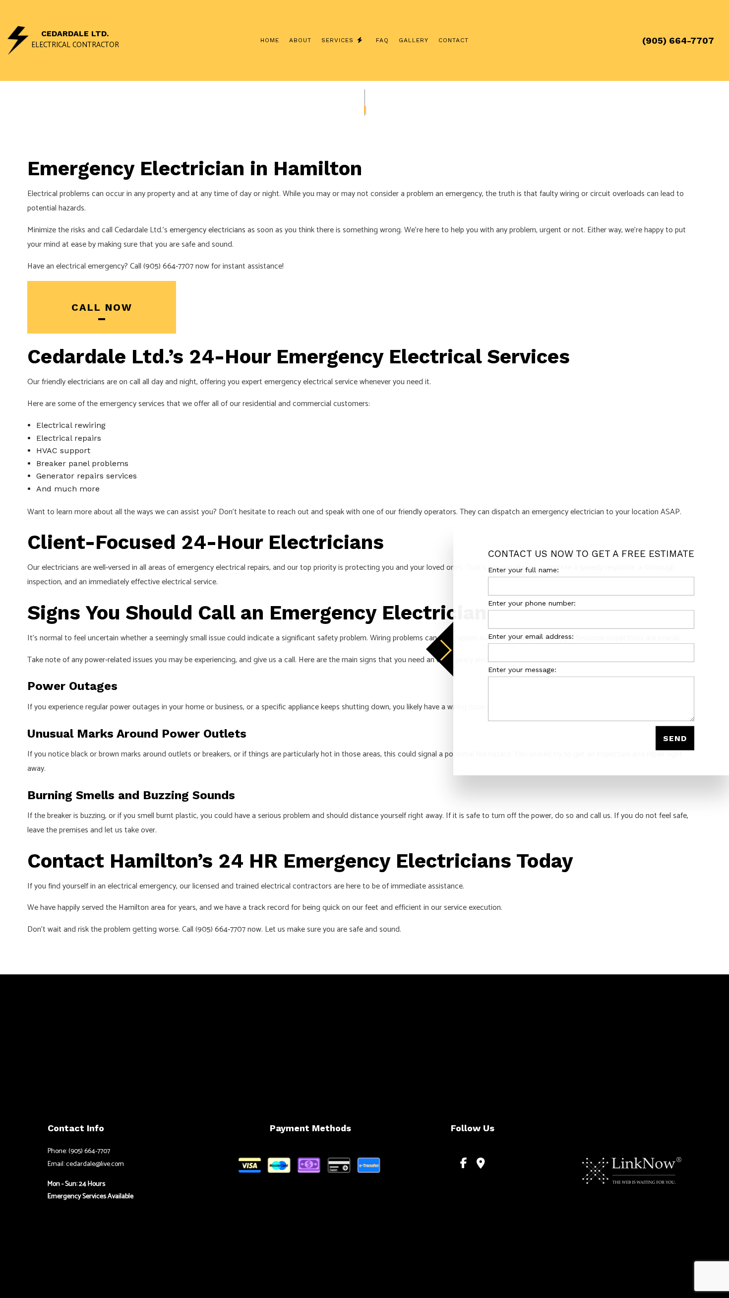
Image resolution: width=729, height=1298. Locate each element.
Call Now (101, 307)
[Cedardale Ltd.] (18, 40)
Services (337, 40)
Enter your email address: (531, 636)
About (300, 40)
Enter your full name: (523, 569)
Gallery (413, 40)
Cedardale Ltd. (75, 33)
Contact (453, 40)
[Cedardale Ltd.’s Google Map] (481, 1164)
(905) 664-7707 (678, 40)
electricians (86, 382)
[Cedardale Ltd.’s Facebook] (463, 1164)
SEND (675, 738)
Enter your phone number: (532, 603)
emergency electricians (207, 230)
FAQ (382, 40)
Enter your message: (522, 670)
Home (269, 40)
